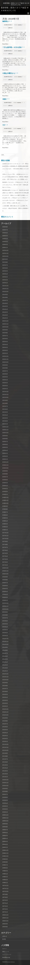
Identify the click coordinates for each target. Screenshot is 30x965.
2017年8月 (5, 544)
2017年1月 (5, 565)
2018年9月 (5, 506)
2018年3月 (5, 524)
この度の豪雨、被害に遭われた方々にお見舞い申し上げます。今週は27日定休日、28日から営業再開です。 (15, 208)
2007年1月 (5, 912)
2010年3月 (5, 806)
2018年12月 (5, 497)
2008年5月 (5, 871)
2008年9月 (5, 859)
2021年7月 (5, 406)
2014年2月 (5, 668)
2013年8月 (5, 685)
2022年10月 (5, 362)
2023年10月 (5, 327)
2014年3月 (5, 665)
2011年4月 (5, 768)
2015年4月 (5, 627)
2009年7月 (5, 829)
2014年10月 (5, 644)
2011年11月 (5, 747)
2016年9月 (5, 577)
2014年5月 (5, 659)
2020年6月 (5, 444)
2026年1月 (5, 247)
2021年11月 (5, 394)
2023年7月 (5, 335)
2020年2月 (5, 456)
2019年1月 (5, 494)
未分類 (4, 939)
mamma (20, 24)
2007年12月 (5, 885)
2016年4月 (5, 591)
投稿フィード (5, 951)
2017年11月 (5, 535)
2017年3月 (5, 559)
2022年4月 (5, 379)
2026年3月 (5, 241)
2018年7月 (5, 512)
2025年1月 (5, 282)
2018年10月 (5, 503)
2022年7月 (5, 371)
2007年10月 (5, 891)
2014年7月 (5, 653)
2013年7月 (5, 688)
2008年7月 (5, 865)
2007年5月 (5, 900)
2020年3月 (5, 453)
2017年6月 (5, 550)
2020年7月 (5, 441)
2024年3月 (5, 312)
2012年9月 (5, 718)
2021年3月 (5, 418)
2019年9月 (5, 471)
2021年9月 (5, 400)
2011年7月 (5, 759)
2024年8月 (5, 297)
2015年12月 (5, 603)
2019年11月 (5, 465)
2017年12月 (5, 532)
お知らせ (10, 27)
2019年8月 (5, 474)
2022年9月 (5, 365)
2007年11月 (5, 888)
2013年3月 (5, 700)
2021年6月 (5, 409)
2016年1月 (5, 600)
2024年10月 (5, 291)
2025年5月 (5, 271)
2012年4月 (5, 732)
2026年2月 (5, 244)
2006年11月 (5, 918)
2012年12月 (5, 709)
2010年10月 (5, 785)
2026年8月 (5, 227)
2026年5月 (5, 235)
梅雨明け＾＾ (7, 21)
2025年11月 (5, 253)
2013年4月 (5, 697)
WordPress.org (6, 957)
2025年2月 (5, 280)
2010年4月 (5, 803)
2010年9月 (5, 788)
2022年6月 (5, 374)
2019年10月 (5, 468)
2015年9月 (5, 612)
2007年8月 (5, 894)
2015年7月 (5, 618)
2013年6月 (5, 691)
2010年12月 (5, 779)
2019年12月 (5, 462)
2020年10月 (5, 432)
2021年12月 (5, 391)
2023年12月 (5, 321)
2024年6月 (5, 303)
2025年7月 (5, 265)
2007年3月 (5, 906)
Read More (5, 44)
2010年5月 (5, 800)
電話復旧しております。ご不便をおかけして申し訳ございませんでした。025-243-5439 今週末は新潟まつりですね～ (15, 185)
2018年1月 (5, 529)
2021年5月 (5, 412)
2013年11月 (5, 676)
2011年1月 (5, 776)
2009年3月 (5, 841)
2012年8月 (5, 721)
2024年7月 (5, 300)
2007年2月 (5, 909)
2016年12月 (5, 568)
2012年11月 (5, 712)
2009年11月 (5, 818)
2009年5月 (5, 835)
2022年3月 (5, 382)
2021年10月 (5, 397)
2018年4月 (5, 521)
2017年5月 (5, 553)
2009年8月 (5, 826)
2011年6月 (5, 762)
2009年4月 (5, 838)
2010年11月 (5, 782)
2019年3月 (5, 488)
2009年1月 (5, 847)
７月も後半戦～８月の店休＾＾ (13, 47)
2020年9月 (5, 435)
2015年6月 (5, 621)
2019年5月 (5, 482)
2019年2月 (5, 491)
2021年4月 (5, 415)
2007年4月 (5, 903)
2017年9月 (5, 541)
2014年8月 (5, 650)
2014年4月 (5, 662)
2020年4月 (5, 450)
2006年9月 (5, 924)
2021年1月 (5, 424)
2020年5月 (5, 447)
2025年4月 (5, 274)
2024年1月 (5, 318)
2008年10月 (5, 856)
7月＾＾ (5, 125)
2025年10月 (5, 256)
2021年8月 (5, 403)
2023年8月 (5, 332)
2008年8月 (5, 862)
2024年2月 (5, 315)
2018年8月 (5, 509)
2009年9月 (5, 823)
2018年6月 (5, 515)
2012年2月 (5, 738)
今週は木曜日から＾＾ (10, 73)
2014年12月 (5, 638)
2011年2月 (5, 774)
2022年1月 (5, 388)
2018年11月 (5, 500)
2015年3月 (5, 629)
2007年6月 (5, 897)
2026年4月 (5, 238)
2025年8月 (5, 262)
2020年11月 (5, 429)
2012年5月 (5, 729)
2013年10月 (5, 679)
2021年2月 (5, 421)
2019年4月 (5, 485)
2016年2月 (5, 597)
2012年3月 (5, 735)
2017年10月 (5, 538)
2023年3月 (5, 347)
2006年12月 (5, 915)
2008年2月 (5, 879)
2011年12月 (5, 744)
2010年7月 (5, 794)
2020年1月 (5, 459)
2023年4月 (5, 344)
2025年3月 (5, 277)
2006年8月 (5, 926)
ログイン (4, 948)
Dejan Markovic (11, 961)
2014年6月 (5, 656)
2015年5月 (5, 624)
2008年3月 (5, 876)
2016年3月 (5, 594)
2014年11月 (5, 641)
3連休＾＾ (6, 99)
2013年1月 (5, 706)
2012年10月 (5, 715)
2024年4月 (5, 309)
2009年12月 (5, 815)
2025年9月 (5, 259)
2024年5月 (5, 306)
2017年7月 (5, 547)
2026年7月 (5, 230)
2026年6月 (5, 233)
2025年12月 (5, 250)
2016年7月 (5, 582)
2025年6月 (5, 268)
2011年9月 (5, 753)
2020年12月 (5, 427)
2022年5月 (5, 377)
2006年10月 (5, 921)
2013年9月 (5, 682)
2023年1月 (5, 353)
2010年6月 (5, 797)
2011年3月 (5, 771)
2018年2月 (5, 526)
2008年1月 (5, 882)
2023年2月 (5, 350)
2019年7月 (5, 477)
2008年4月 (5, 874)
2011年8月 (5, 756)
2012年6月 (5, 726)
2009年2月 (5, 844)
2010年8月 (5, 791)
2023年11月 (5, 324)
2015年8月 (5, 615)
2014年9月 (5, 647)
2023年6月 (5, 338)
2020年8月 (5, 438)
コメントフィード (6, 954)
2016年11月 (5, 571)
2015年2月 (5, 632)
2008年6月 (5, 868)
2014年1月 (5, 671)
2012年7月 (5, 724)
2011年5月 (5, 765)
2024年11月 (5, 288)
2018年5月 (5, 518)
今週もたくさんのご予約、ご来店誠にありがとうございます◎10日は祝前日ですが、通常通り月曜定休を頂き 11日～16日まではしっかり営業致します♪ (15, 177)
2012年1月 (5, 741)
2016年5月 (5, 588)
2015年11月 (5, 606)
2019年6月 (5, 479)
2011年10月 (5, 750)
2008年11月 (5, 853)
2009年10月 (5, 821)
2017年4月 (5, 556)
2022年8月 (5, 368)
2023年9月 (5, 330)
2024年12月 (5, 285)
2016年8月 (5, 579)
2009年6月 (5, 832)
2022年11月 (5, 359)
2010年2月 (5, 809)
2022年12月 (5, 356)
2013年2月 (5, 703)
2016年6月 (5, 585)
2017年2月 (5, 562)
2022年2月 (5, 385)
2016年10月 (5, 574)
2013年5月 (5, 694)
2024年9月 (5, 294)
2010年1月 (5, 812)
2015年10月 (5, 609)
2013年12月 (5, 674)
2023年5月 (5, 341)
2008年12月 (5, 850)
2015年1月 (5, 635)
